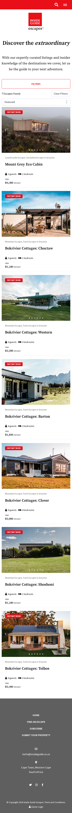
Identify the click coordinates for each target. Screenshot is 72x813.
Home (36, 715)
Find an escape (36, 721)
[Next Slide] (64, 130)
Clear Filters (61, 93)
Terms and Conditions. (55, 802)
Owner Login (37, 806)
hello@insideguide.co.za (36, 754)
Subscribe (36, 728)
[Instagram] (36, 784)
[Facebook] (42, 784)
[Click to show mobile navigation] (66, 4)
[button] (56, 4)
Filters (36, 84)
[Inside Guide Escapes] (36, 21)
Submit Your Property (36, 735)
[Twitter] (30, 784)
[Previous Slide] (7, 130)
